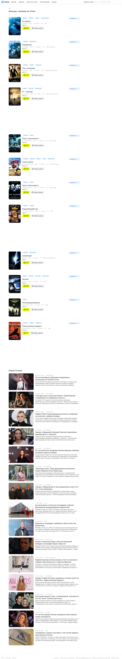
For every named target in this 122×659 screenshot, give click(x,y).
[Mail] (2, 2)
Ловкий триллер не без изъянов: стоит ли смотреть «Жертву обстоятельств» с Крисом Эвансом (56, 561)
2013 (29, 258)
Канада (54, 140)
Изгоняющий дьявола (31, 303)
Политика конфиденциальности (83, 657)
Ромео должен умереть (32, 326)
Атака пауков (27, 162)
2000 (34, 328)
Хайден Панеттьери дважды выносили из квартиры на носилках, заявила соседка (56, 415)
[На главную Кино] (6, 2)
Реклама (14, 657)
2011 (35, 140)
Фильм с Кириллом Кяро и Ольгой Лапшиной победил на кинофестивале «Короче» (53, 543)
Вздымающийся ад (30, 209)
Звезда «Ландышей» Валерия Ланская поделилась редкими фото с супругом (56, 433)
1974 (36, 211)
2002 (36, 164)
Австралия (52, 47)
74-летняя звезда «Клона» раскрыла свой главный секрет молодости (56, 616)
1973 (31, 304)
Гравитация (27, 256)
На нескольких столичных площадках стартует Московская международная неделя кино (54, 506)
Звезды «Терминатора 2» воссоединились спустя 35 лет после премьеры (56, 488)
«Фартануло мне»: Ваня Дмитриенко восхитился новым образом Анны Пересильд (55, 470)
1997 (29, 281)
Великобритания (52, 70)
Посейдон (26, 21)
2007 (32, 47)
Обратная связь (115, 657)
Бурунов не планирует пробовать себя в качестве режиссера (55, 524)
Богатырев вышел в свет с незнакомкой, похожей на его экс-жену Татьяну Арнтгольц (56, 597)
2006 (30, 23)
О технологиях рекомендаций (67, 657)
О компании (8, 657)
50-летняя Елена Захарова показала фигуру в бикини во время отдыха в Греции (57, 451)
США (46, 23)
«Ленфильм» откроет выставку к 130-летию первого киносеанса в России (56, 634)
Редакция (56, 657)
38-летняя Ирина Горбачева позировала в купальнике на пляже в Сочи (52, 378)
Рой (10, 8)
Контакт (25, 279)
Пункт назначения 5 (30, 139)
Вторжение (27, 45)
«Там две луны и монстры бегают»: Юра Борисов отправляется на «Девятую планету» (55, 397)
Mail (3, 657)
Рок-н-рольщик (28, 68)
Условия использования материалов (101, 657)
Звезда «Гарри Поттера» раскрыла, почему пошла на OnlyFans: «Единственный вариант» (57, 579)
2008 (31, 70)
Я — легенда (27, 92)
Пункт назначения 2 (30, 185)
